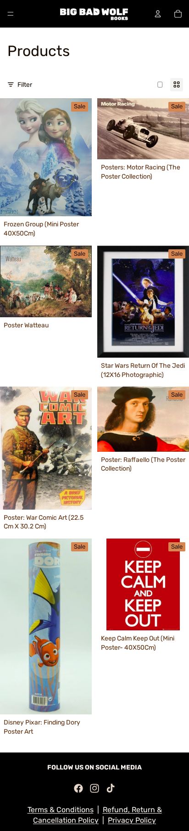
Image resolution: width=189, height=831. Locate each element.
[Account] (158, 14)
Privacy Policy (132, 820)
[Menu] (10, 13)
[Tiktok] (110, 788)
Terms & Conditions (61, 809)
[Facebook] (78, 788)
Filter (24, 85)
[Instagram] (94, 788)
